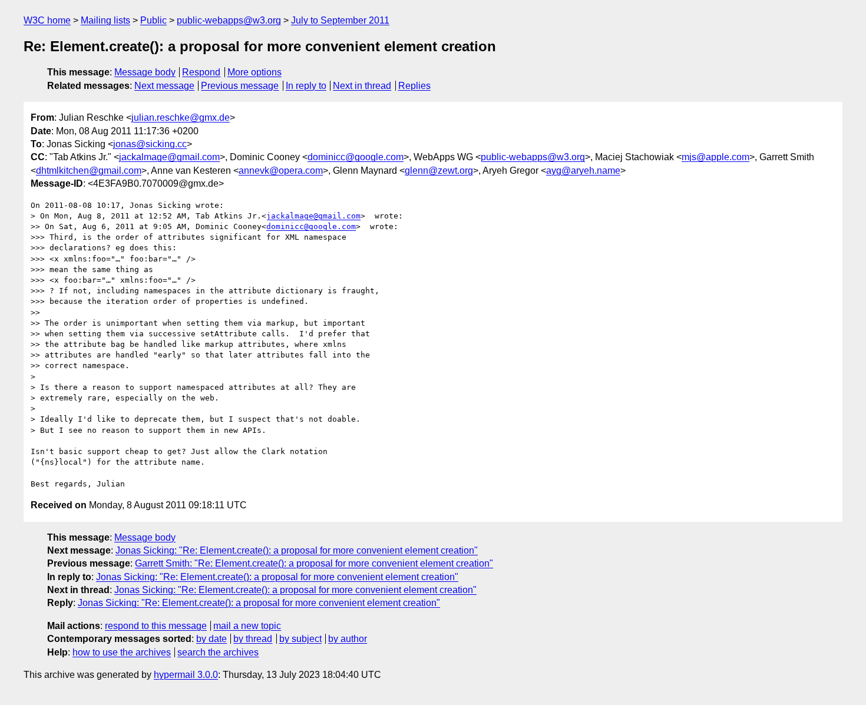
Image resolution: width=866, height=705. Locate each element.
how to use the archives (121, 652)
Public (153, 20)
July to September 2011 (340, 20)
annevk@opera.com (281, 171)
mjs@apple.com (715, 157)
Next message (164, 86)
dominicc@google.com (356, 157)
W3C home (47, 20)
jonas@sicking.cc (150, 144)
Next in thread (362, 86)
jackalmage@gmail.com (169, 157)
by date (211, 639)
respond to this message (156, 626)
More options (254, 72)
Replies (414, 86)
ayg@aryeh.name (583, 171)
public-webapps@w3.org (229, 20)
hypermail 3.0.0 (186, 675)
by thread (252, 639)
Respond (201, 72)
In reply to (306, 86)
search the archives (218, 652)
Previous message (240, 86)
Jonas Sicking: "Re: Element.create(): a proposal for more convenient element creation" (296, 550)
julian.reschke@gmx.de (180, 117)
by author (347, 639)
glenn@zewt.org (439, 171)
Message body (145, 72)
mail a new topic (247, 626)
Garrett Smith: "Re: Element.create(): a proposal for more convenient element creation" (314, 563)
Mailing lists (105, 20)
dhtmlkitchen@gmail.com (88, 171)
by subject (300, 639)
